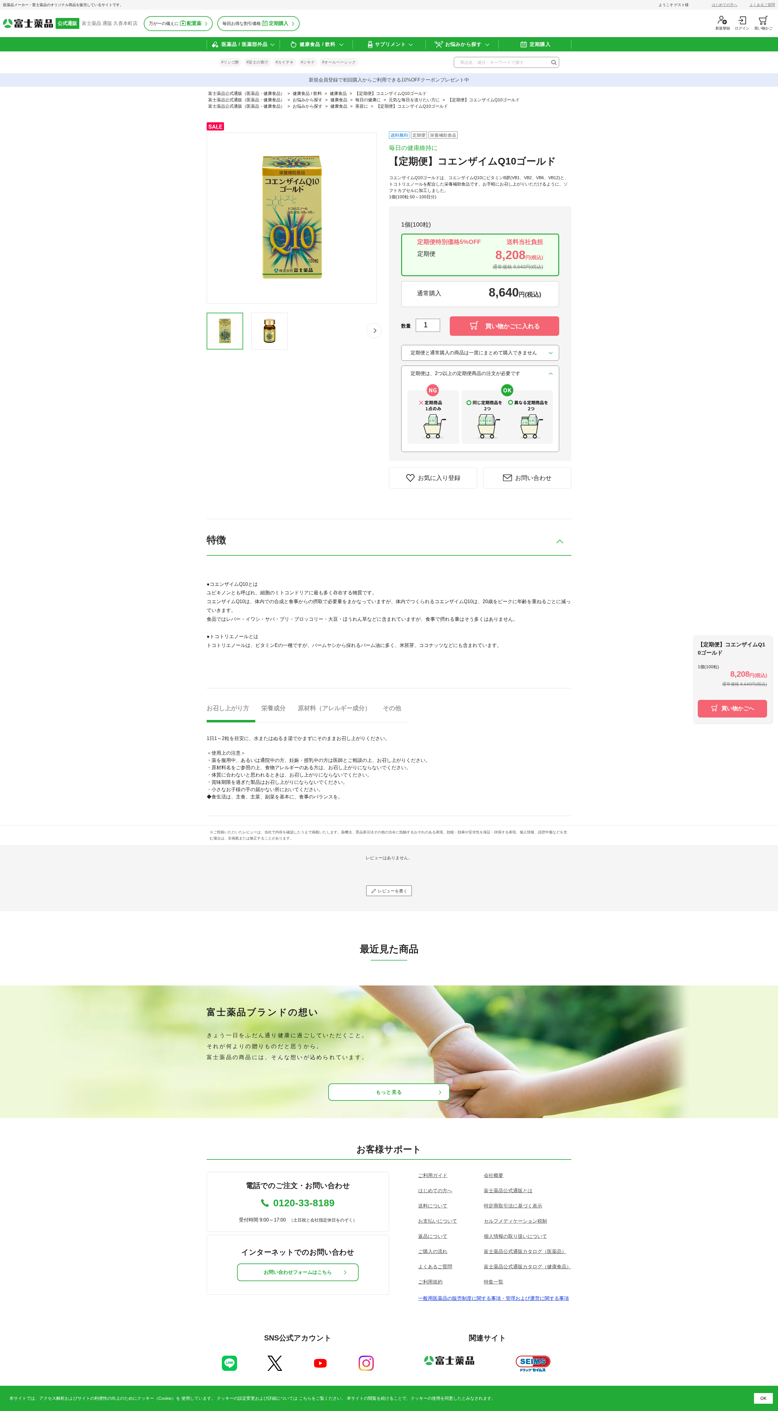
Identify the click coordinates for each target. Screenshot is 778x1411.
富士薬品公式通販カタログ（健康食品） (527, 1266)
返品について (432, 1236)
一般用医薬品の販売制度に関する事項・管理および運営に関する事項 (493, 1298)
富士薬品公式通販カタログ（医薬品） (525, 1251)
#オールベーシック (339, 62)
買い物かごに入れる (512, 326)
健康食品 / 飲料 (318, 44)
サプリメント (390, 44)
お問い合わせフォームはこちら (298, 1272)
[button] (374, 330)
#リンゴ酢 (230, 62)
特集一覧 (493, 1281)
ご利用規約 (430, 1281)
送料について (432, 1205)
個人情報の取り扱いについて (515, 1236)
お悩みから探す (463, 44)
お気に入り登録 (439, 477)
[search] (553, 62)
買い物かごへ (737, 708)
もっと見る (389, 1092)
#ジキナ (308, 62)
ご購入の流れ (432, 1251)
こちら (305, 1398)
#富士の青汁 (257, 62)
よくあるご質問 (762, 5)
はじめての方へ (724, 5)
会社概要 (493, 1175)
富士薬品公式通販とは (508, 1190)
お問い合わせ (533, 477)
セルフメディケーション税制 (515, 1221)
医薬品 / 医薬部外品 (245, 44)
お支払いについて (437, 1221)
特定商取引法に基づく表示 (513, 1205)
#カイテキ (285, 62)
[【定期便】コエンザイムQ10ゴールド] (225, 331)
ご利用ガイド (432, 1175)
